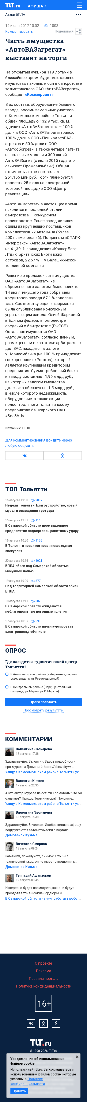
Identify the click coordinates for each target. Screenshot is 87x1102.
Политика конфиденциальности (43, 986)
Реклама (43, 971)
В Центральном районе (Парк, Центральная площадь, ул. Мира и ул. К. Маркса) (41, 689)
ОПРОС (15, 650)
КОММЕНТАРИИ (28, 739)
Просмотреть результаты (43, 710)
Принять (19, 1091)
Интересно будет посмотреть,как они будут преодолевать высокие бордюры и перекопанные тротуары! (39, 891)
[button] (24, 455)
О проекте (43, 963)
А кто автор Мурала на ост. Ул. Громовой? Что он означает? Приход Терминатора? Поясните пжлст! (43, 796)
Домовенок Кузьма (21, 835)
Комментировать (19, 32)
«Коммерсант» (39, 94)
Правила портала (43, 978)
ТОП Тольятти (26, 489)
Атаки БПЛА (15, 14)
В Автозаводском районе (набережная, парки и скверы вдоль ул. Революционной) (44, 676)
